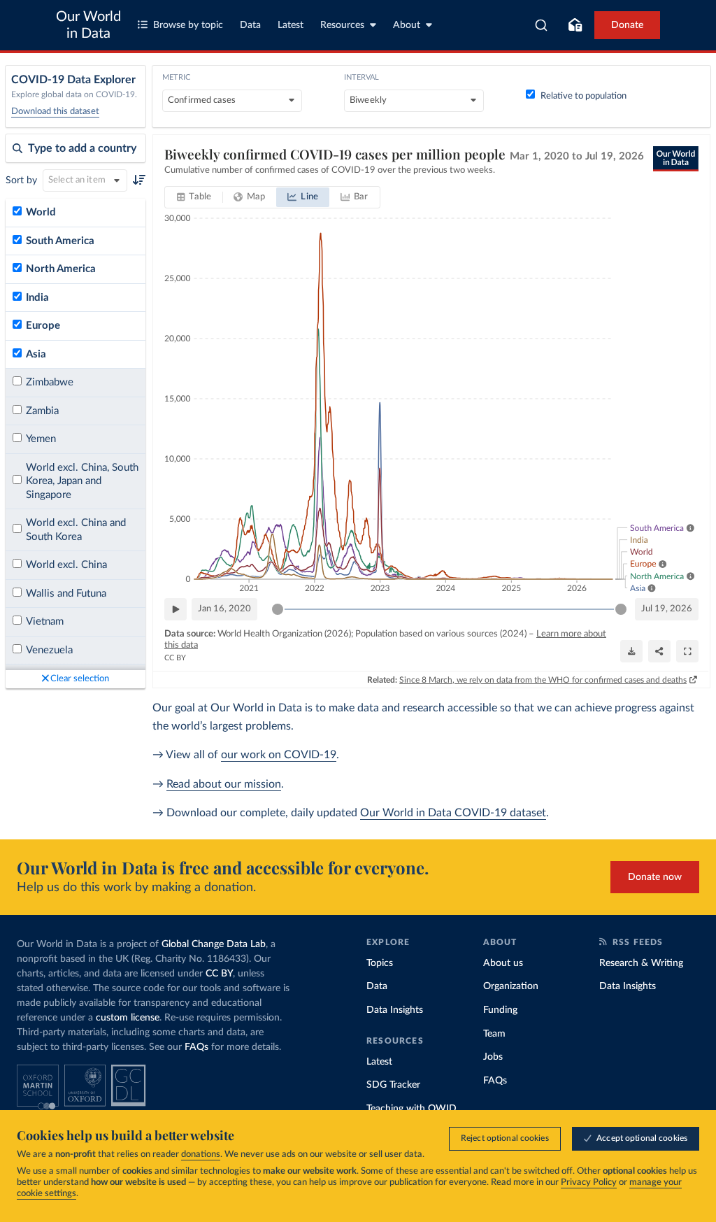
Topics (379, 963)
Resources (342, 25)
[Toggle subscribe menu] (575, 25)
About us (503, 963)
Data (250, 25)
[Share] (659, 651)
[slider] (277, 609)
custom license (127, 1018)
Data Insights (394, 1010)
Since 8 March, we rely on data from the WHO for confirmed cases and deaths (543, 680)
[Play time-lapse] (175, 609)
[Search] (541, 25)
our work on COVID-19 (278, 754)
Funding (500, 1010)
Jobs (493, 1057)
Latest (290, 25)
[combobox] (541, 25)
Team (494, 1034)
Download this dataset (55, 111)
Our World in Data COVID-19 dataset (453, 812)
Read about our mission (223, 784)
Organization (510, 986)
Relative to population (583, 96)
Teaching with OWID (411, 1109)
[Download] (631, 651)
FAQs (196, 1047)
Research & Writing (641, 963)
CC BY (175, 658)
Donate (627, 25)
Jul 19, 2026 (666, 608)
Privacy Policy (589, 1182)
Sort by (21, 180)
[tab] (194, 197)
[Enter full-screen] (687, 651)
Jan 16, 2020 (224, 608)
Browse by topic (188, 25)
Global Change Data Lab (214, 944)
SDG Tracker (393, 1085)
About (406, 25)
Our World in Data (88, 25)
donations (200, 1154)
